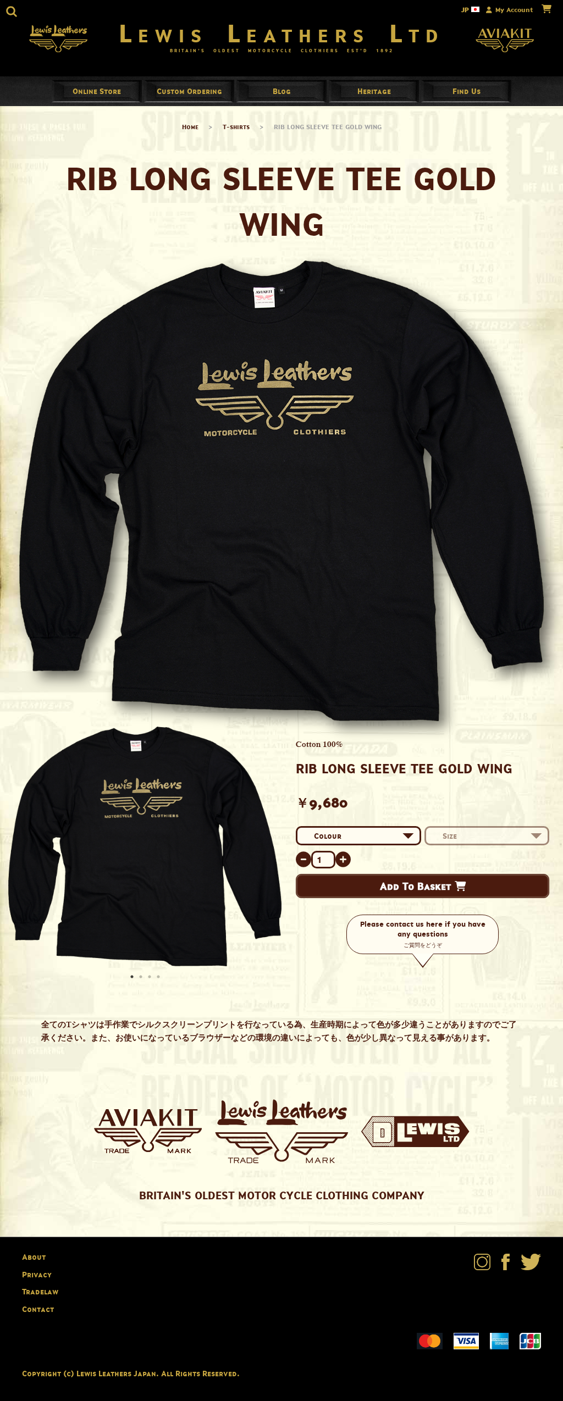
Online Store (97, 91)
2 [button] (142, 978)
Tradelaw (40, 1291)
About (34, 1257)
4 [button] (159, 978)
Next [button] (271, 847)
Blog (282, 91)
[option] (145, 847)
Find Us (466, 91)
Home (190, 127)
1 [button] (133, 978)
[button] (11, 11)
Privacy (37, 1274)
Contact (38, 1309)
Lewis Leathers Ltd (282, 33)
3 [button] (150, 978)
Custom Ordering (189, 91)
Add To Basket (417, 886)
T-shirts (236, 127)
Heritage (374, 91)
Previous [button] (19, 847)
